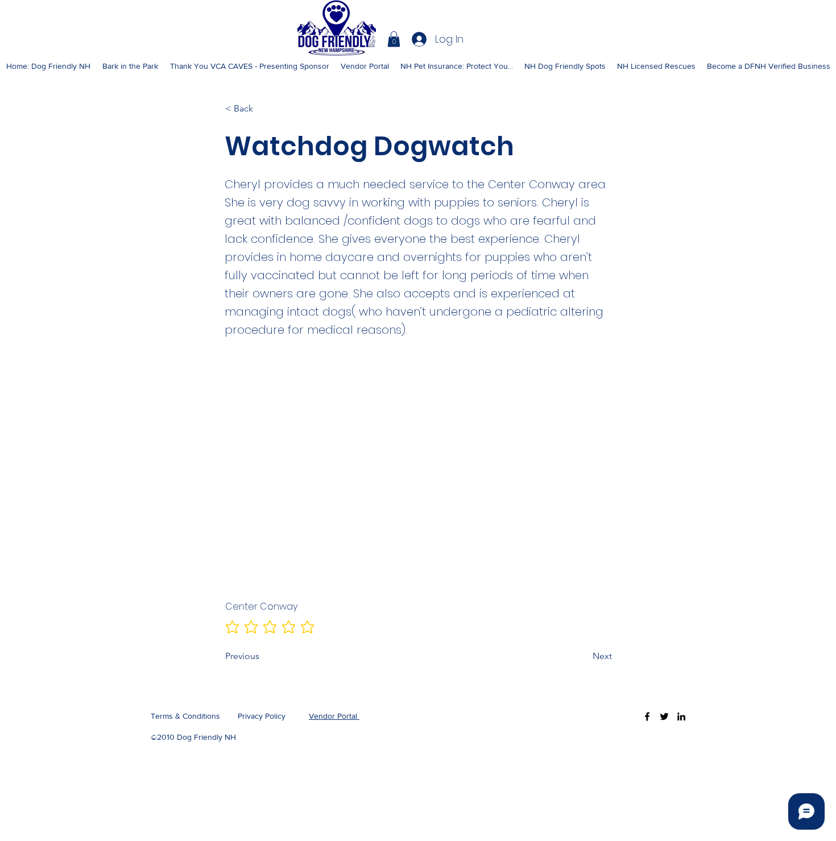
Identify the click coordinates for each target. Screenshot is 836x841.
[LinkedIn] (681, 716)
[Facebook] (647, 716)
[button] (393, 39)
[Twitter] (664, 716)
